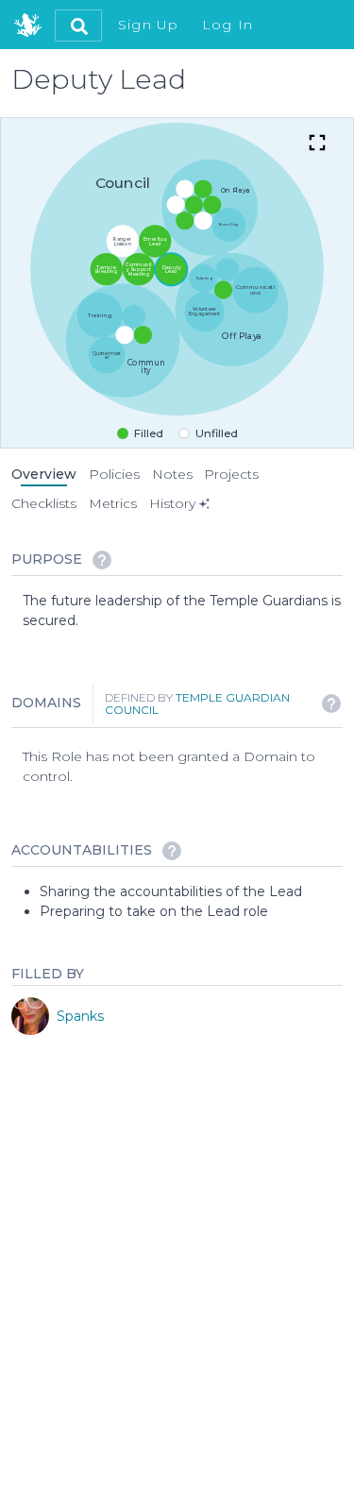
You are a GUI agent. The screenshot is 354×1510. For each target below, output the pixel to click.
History (172, 503)
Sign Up (148, 24)
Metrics (113, 503)
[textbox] (183, 611)
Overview (43, 474)
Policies (114, 474)
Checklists (43, 503)
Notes (172, 474)
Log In (228, 24)
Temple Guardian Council (197, 703)
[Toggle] (317, 144)
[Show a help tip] (102, 560)
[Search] (78, 25)
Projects (231, 474)
